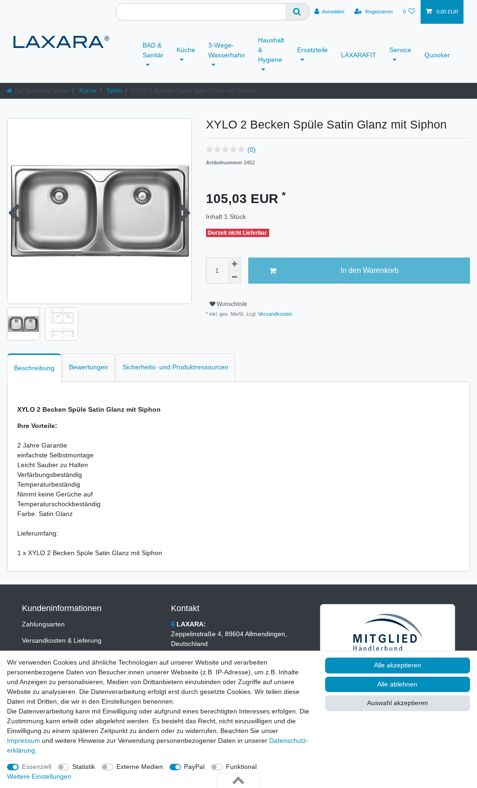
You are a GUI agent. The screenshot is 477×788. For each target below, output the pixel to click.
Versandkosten (274, 314)
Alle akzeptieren (397, 665)
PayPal (194, 766)
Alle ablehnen (397, 684)
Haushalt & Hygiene (271, 49)
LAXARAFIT (358, 55)
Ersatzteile (312, 50)
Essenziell (36, 766)
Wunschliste (231, 304)
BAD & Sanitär (153, 50)
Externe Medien (139, 766)
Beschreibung (34, 368)
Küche (186, 50)
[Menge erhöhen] (234, 264)
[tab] (34, 367)
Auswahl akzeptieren (397, 702)
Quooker (437, 55)
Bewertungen (88, 367)
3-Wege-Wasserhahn (226, 50)
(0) (251, 149)
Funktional (241, 766)
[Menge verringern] (234, 277)
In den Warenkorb (370, 270)
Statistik (83, 766)
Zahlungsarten (43, 624)
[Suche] (297, 11)
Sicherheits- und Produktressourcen (175, 367)
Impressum (23, 740)
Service (400, 50)
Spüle (113, 90)
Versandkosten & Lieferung (62, 640)
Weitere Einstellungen (39, 776)
